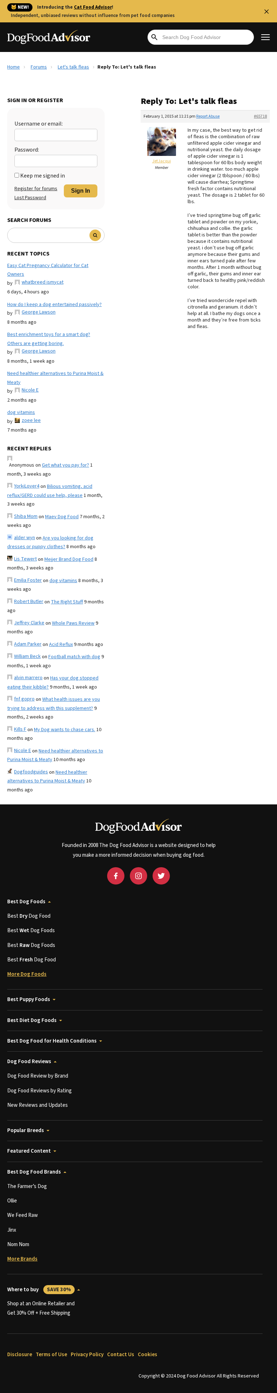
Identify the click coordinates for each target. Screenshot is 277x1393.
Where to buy (39, 1289)
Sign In (80, 191)
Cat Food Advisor (93, 7)
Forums (39, 67)
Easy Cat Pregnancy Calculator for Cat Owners (47, 270)
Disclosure (19, 1354)
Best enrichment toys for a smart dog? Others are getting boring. (48, 339)
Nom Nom (18, 1244)
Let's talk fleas (73, 67)
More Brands (22, 1259)
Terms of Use (51, 1354)
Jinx (11, 1230)
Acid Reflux (61, 644)
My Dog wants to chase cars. (64, 729)
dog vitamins (21, 412)
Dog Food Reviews (29, 1061)
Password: (26, 150)
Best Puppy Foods (28, 999)
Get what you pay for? (65, 465)
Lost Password (30, 197)
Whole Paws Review (73, 623)
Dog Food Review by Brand (37, 1076)
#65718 (260, 116)
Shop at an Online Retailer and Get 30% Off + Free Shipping (41, 1308)
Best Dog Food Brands (34, 1172)
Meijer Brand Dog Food (68, 559)
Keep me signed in (42, 176)
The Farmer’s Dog (27, 1186)
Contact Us (120, 1354)
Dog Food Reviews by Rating (39, 1091)
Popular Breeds (25, 1130)
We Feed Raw (22, 1215)
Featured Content (29, 1151)
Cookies (147, 1354)
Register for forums (35, 188)
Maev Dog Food (62, 516)
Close (266, 11)
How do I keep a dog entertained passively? (54, 304)
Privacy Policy (87, 1354)
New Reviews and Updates (37, 1105)
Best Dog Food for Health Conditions (52, 1041)
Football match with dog (74, 656)
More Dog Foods (27, 974)
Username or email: (38, 124)
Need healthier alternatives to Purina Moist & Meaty (55, 378)
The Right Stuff (67, 602)
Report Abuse (208, 116)
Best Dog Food (28, 916)
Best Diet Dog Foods (32, 1020)
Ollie (12, 1201)
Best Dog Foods (26, 901)
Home (13, 67)
